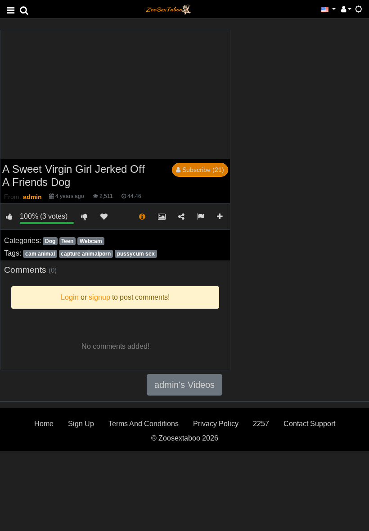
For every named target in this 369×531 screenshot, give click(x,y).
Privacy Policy (215, 424)
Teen (67, 241)
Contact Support (309, 424)
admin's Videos (184, 385)
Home (44, 424)
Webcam (91, 241)
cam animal (40, 254)
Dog (50, 241)
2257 (261, 424)
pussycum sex (136, 254)
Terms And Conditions (143, 424)
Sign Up (81, 424)
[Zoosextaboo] (168, 9)
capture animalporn (86, 254)
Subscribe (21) (202, 169)
